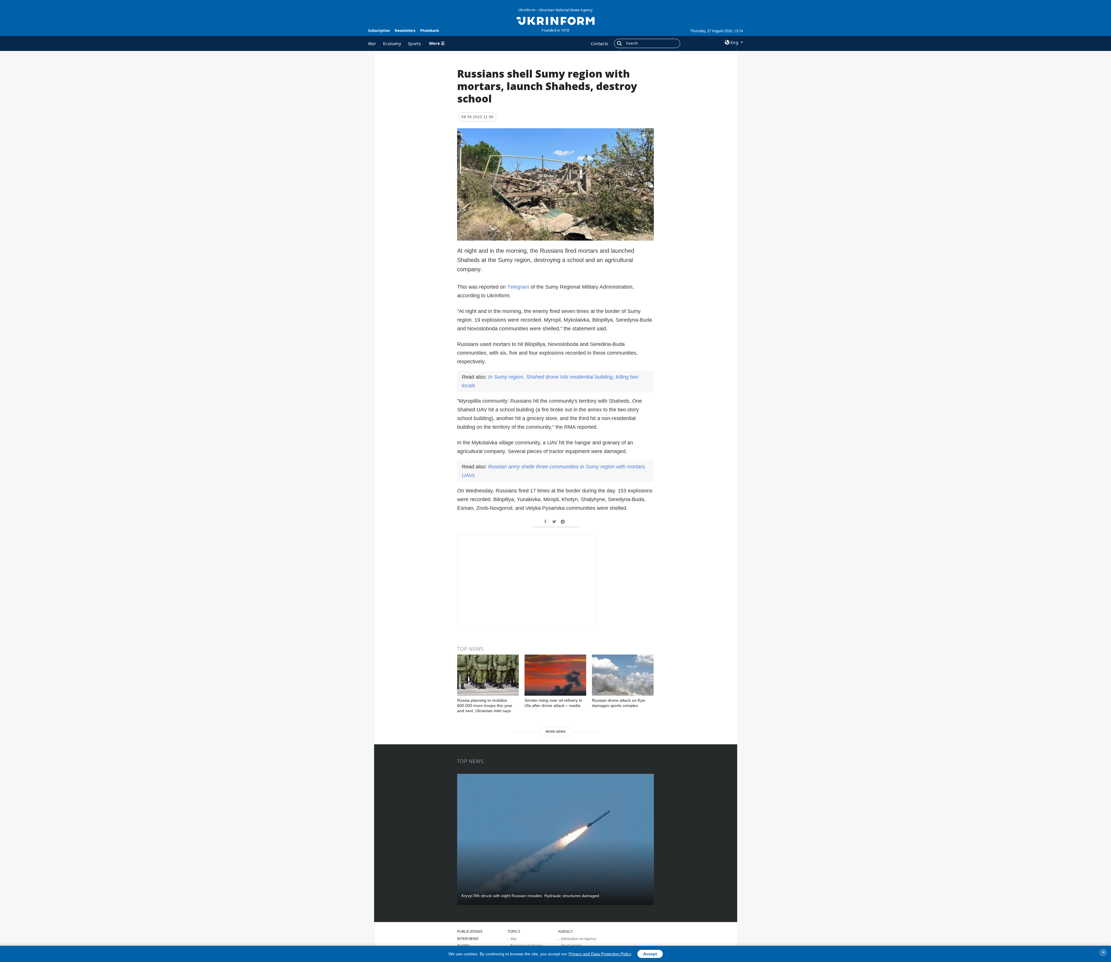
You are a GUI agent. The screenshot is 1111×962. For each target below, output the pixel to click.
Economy (392, 43)
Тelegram (518, 287)
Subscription (379, 30)
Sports (414, 43)
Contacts (599, 43)
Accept (650, 954)
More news (555, 731)
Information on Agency (578, 939)
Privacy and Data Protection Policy (600, 954)
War (372, 43)
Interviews (468, 939)
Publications (469, 932)
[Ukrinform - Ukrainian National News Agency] (555, 20)
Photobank (429, 30)
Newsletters (405, 30)
